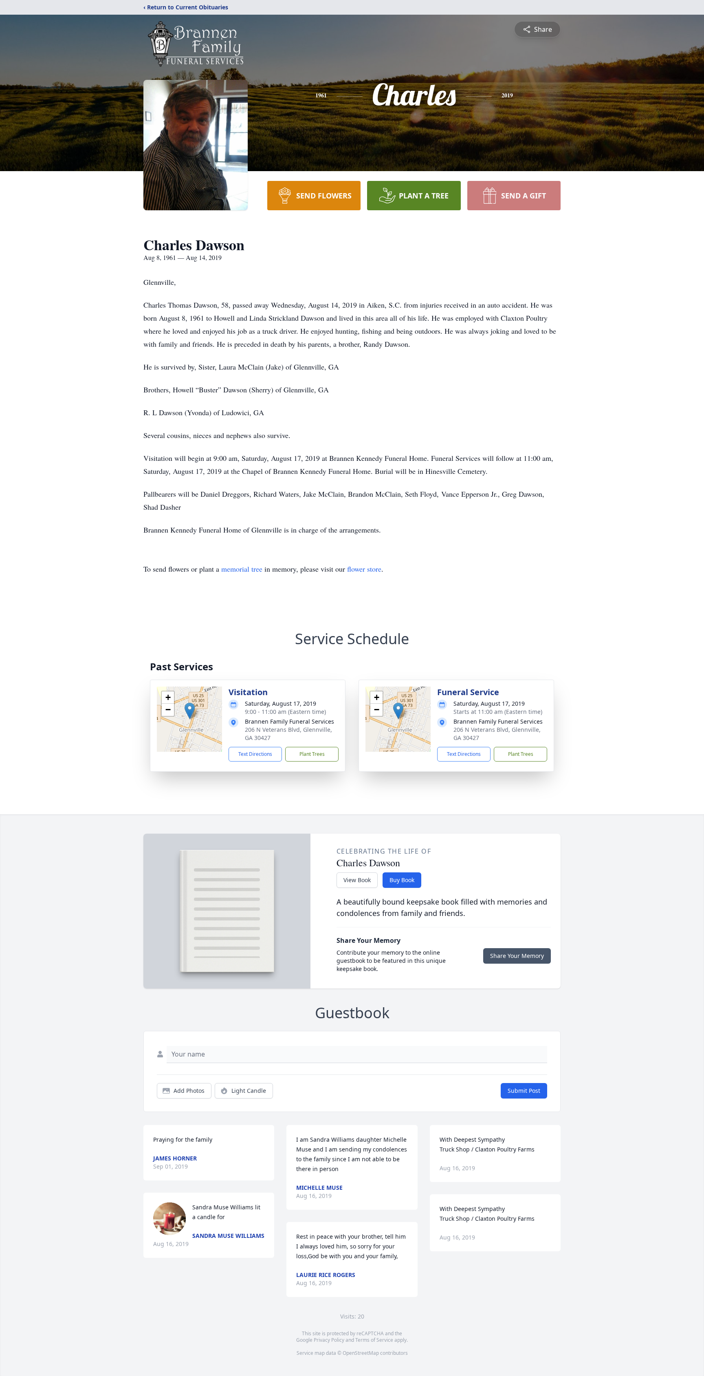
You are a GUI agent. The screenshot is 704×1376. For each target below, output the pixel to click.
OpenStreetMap (361, 1353)
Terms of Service (374, 1339)
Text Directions (255, 754)
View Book (357, 880)
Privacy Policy (329, 1339)
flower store (364, 569)
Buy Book (401, 880)
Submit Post (524, 1090)
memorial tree (241, 569)
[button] (190, 710)
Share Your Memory (517, 956)
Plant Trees (312, 754)
